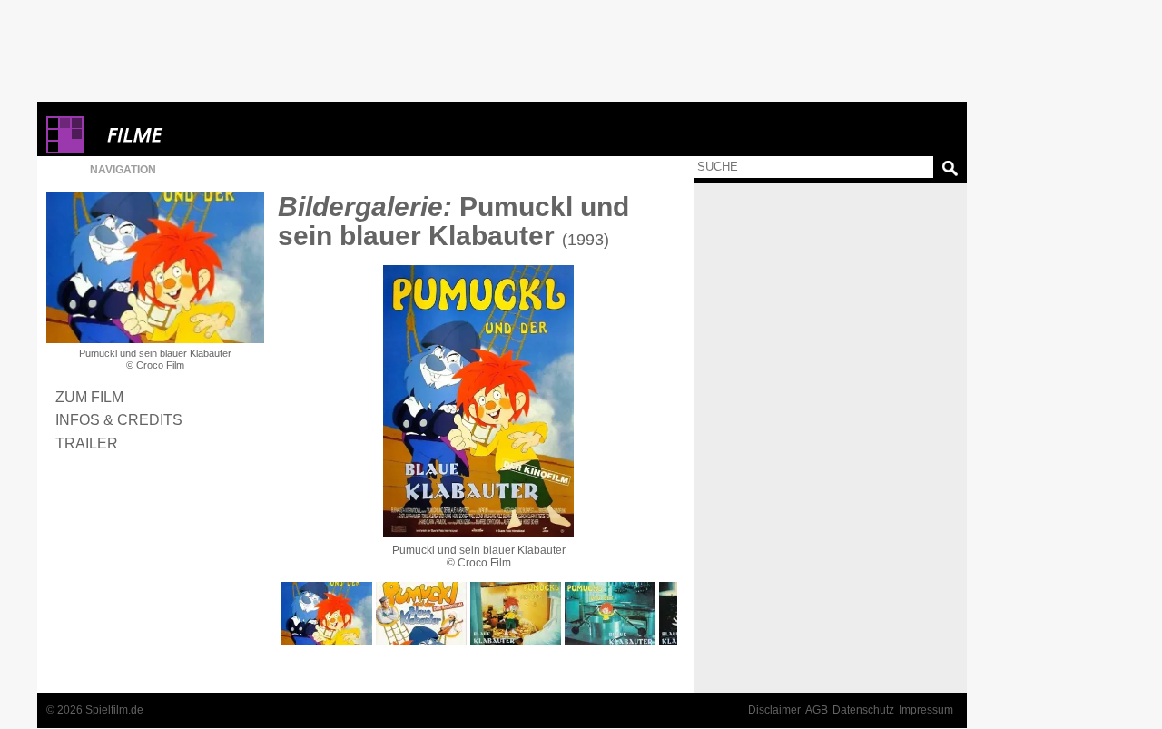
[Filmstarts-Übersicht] (201, 135)
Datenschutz (863, 710)
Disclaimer (774, 710)
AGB (816, 710)
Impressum (926, 710)
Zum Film (89, 397)
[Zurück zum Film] (155, 267)
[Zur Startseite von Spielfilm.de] (65, 149)
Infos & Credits (118, 419)
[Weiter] (478, 401)
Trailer (86, 443)
